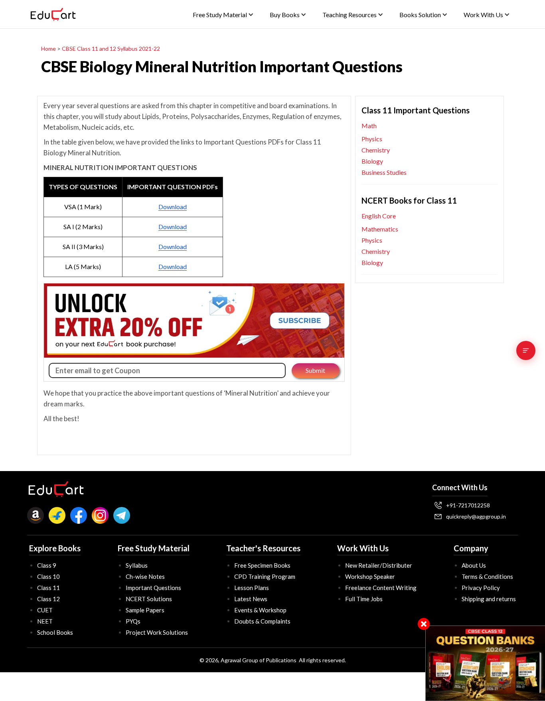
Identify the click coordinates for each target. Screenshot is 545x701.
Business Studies (384, 172)
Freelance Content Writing (381, 587)
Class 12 (48, 598)
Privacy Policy (481, 587)
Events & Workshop (260, 610)
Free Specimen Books (262, 565)
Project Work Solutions (157, 632)
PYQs (133, 621)
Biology (372, 161)
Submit (315, 370)
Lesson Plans (251, 587)
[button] (223, 14)
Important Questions (153, 587)
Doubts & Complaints (262, 621)
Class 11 (48, 587)
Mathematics (379, 229)
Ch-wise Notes (145, 576)
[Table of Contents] (525, 350)
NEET (45, 621)
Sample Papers (145, 610)
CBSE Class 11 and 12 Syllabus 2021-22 (111, 48)
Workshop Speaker (370, 576)
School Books (55, 632)
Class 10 (48, 576)
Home (48, 48)
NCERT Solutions (149, 598)
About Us (474, 565)
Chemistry (375, 150)
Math (369, 125)
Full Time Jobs (364, 598)
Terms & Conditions (487, 576)
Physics (371, 139)
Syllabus (137, 565)
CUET (45, 610)
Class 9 (46, 565)
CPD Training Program (264, 576)
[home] (53, 14)
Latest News (250, 598)
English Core (378, 216)
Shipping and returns (489, 598)
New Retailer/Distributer (378, 565)
